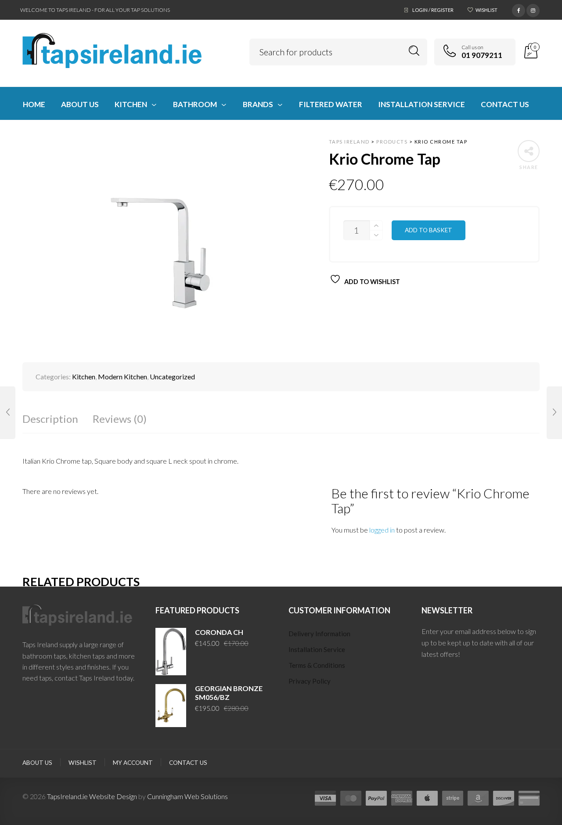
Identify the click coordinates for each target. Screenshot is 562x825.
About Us (37, 820)
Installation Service (316, 707)
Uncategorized (172, 434)
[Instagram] (533, 9)
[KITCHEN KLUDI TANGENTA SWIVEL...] (7, 412)
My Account (133, 820)
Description (50, 476)
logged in (382, 587)
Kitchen (83, 434)
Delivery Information (319, 691)
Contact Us (188, 820)
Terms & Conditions (316, 723)
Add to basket (428, 230)
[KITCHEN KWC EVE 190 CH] (554, 412)
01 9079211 (481, 55)
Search (414, 51)
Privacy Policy (309, 738)
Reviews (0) (120, 476)
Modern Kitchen (122, 434)
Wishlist (486, 10)
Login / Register (433, 10)
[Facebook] (518, 9)
